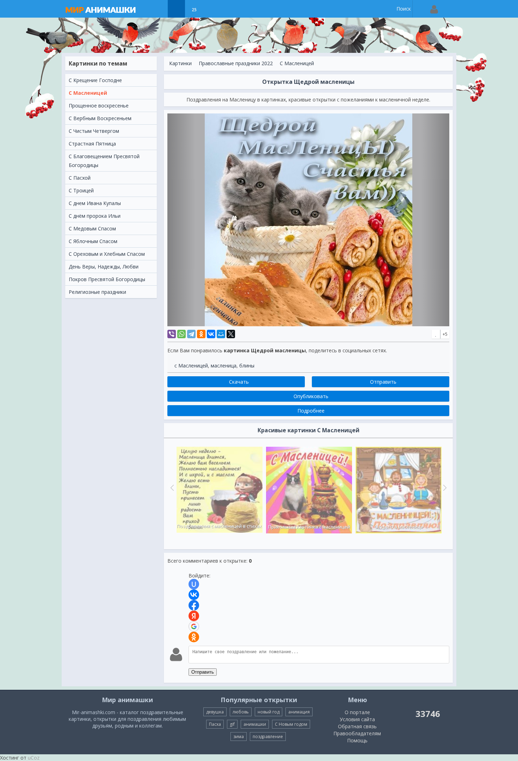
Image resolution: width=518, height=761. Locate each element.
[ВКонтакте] (211, 334)
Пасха (215, 724)
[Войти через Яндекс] (194, 616)
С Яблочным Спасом (93, 241)
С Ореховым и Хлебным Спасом (107, 253)
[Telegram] (191, 334)
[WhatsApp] (181, 334)
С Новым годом (291, 724)
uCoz (33, 757)
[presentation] (171, 488)
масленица (223, 365)
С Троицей (81, 190)
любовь (241, 712)
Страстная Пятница (92, 143)
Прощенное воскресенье (99, 105)
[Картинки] (176, 9)
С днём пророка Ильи (95, 215)
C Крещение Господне (95, 80)
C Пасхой (80, 177)
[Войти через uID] (194, 584)
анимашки (254, 724)
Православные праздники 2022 (236, 63)
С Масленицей (88, 92)
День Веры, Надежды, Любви (103, 266)
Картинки (180, 63)
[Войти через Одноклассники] (194, 637)
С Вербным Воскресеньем (100, 118)
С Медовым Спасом (92, 228)
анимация (299, 712)
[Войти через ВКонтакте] (194, 594)
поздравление (268, 737)
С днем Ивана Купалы (95, 203)
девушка (215, 712)
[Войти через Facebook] (194, 605)
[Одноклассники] (201, 334)
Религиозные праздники (97, 292)
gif (232, 724)
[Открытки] (158, 9)
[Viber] (171, 334)
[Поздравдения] (211, 9)
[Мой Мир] (221, 334)
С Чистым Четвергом (94, 131)
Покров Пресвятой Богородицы (107, 279)
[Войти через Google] (194, 626)
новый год (268, 712)
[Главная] (107, 9)
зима (238, 737)
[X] (231, 334)
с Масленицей (191, 365)
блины (246, 365)
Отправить (202, 672)
